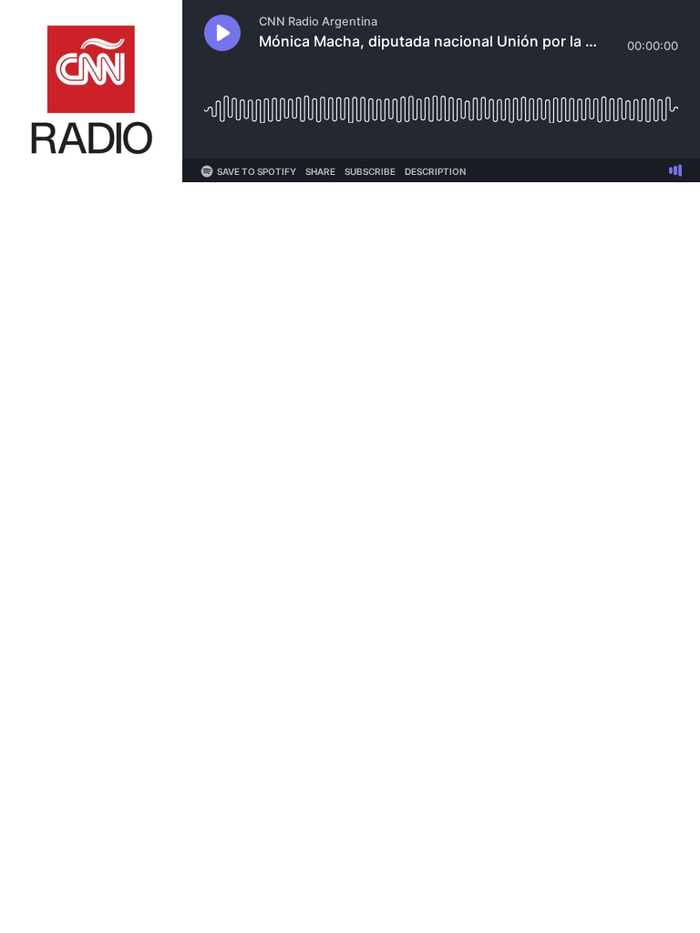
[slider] (441, 102)
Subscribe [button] (370, 171)
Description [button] (435, 171)
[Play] (222, 33)
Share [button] (320, 171)
